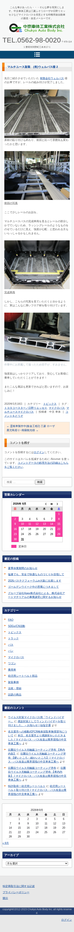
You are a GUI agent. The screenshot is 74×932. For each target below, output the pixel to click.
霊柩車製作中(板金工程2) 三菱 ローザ (31, 426)
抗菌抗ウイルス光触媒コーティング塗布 (32, 767)
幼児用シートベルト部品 (22, 675)
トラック (13, 638)
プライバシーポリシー (16, 892)
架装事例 (13, 682)
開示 (5, 898)
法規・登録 (14, 688)
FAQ (10, 619)
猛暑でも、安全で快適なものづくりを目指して (36, 574)
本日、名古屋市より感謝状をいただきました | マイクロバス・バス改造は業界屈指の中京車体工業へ (37, 739)
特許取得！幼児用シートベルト (26, 786)
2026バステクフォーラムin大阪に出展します (34, 580)
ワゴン (12, 663)
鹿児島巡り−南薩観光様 (22, 430)
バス (10, 644)
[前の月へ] (44, 503)
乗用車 (12, 669)
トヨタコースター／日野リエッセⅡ (25, 407)
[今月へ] (51, 503)
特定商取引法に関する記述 (19, 886)
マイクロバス (57, 407)
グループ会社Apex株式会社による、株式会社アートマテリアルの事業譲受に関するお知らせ (36, 595)
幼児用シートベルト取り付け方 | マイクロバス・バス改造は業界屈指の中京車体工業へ (37, 790)
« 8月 (5, 843)
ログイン (39, 452)
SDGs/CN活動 (16, 626)
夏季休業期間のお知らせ (22, 568)
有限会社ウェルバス (52, 78)
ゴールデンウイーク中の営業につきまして (33, 586)
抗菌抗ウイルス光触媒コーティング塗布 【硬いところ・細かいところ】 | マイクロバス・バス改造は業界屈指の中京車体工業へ (37, 757)
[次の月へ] (59, 503)
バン (10, 650)
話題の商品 (14, 694)
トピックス (50, 403)
